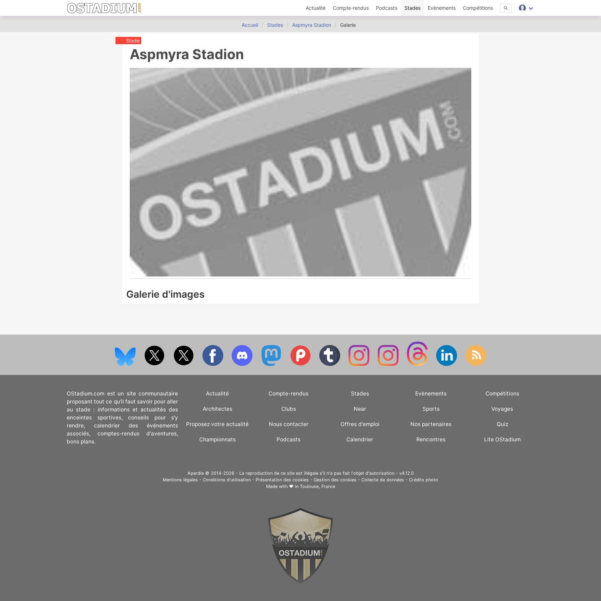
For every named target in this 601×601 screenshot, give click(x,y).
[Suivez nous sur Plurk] (301, 364)
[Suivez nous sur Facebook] (213, 364)
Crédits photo (423, 479)
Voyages (502, 409)
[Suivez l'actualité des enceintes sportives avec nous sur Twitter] (184, 364)
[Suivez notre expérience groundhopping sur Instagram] (359, 364)
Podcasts (386, 8)
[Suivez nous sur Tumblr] (330, 364)
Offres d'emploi (359, 424)
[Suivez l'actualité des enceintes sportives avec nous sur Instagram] (389, 364)
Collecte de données (382, 479)
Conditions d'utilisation (227, 479)
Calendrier (359, 439)
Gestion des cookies (335, 479)
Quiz (502, 424)
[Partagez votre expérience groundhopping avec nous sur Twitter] (155, 364)
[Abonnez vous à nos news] (475, 364)
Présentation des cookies (282, 479)
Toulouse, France (317, 486)
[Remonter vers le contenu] (300, 582)
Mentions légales (180, 479)
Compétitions (478, 8)
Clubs (288, 409)
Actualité (316, 8)
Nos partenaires (430, 424)
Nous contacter (288, 424)
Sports (431, 409)
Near (360, 409)
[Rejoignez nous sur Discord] (243, 364)
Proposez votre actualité (217, 424)
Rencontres (431, 439)
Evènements (442, 8)
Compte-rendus (351, 8)
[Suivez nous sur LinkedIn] (447, 364)
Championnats (217, 439)
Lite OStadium (502, 439)
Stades (412, 8)
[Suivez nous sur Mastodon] (272, 364)
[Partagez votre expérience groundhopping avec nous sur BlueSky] (126, 364)
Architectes (217, 409)
